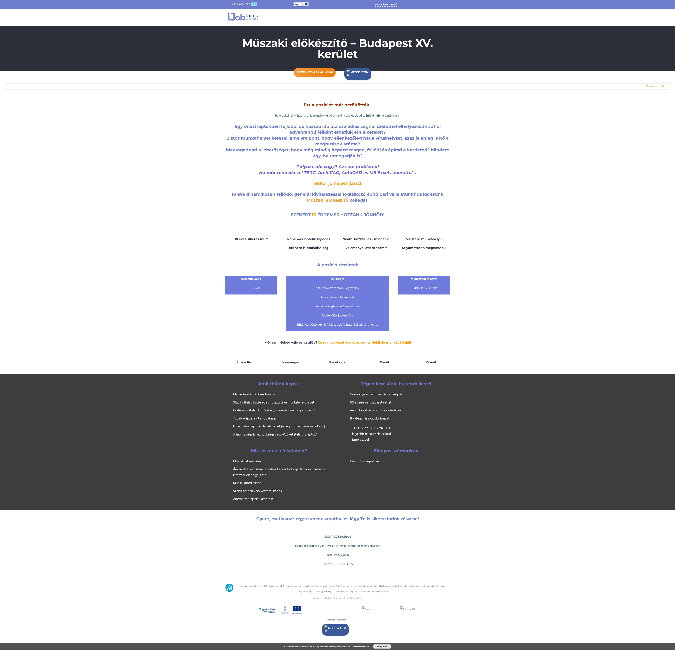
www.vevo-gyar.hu (380, 591)
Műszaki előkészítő (327, 200)
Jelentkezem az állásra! (314, 72)
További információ (360, 646)
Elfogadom (382, 646)
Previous (651, 86)
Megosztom (360, 72)
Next (664, 86)
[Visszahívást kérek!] (6, 575)
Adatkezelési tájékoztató (337, 619)
